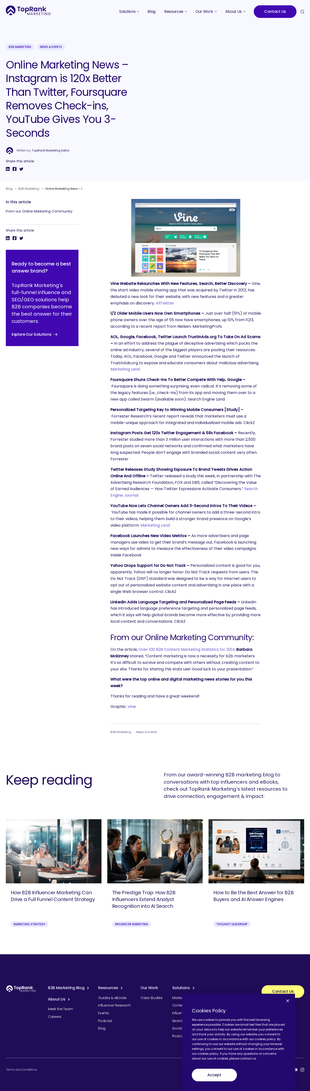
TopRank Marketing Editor (50, 150)
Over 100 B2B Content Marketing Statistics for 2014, (186, 649)
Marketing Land (125, 369)
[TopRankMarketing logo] (28, 10)
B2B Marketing (20, 47)
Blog (9, 189)
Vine (132, 706)
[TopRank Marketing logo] (21, 988)
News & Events (51, 47)
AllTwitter (165, 303)
